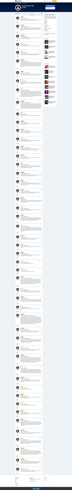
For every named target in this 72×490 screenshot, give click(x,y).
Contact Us (16, 483)
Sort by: (42, 13)
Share (18, 22)
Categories (16, 484)
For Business (16, 485)
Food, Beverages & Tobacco (18, 3)
